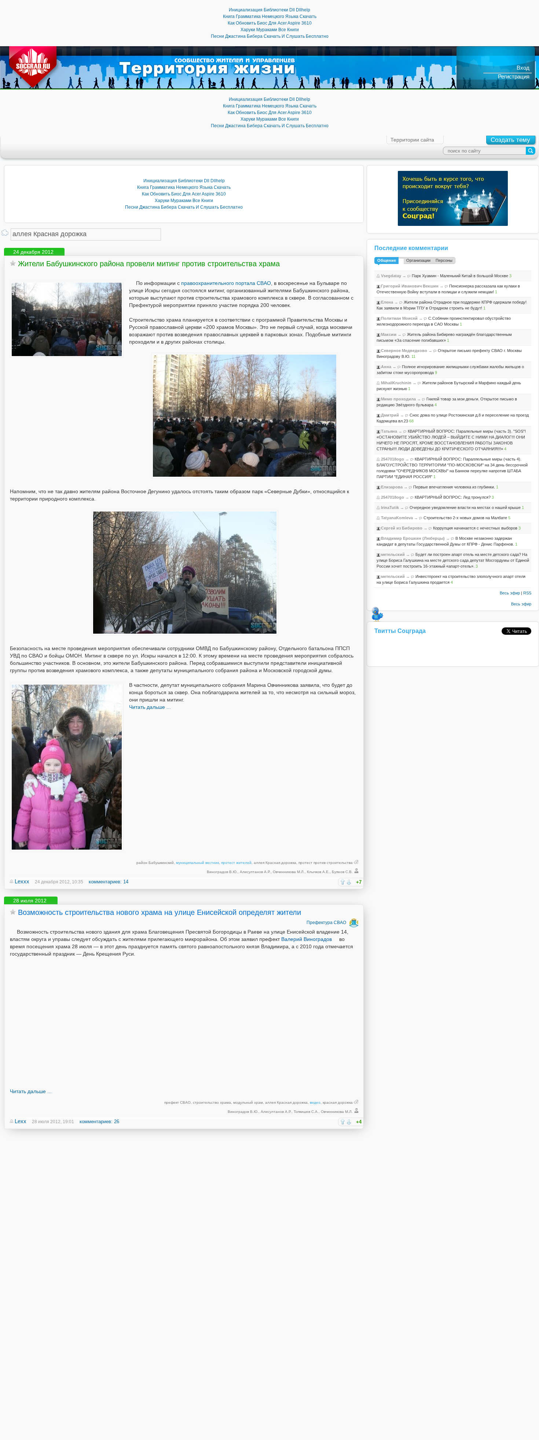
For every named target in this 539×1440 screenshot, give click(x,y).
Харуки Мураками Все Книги (270, 29)
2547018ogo (392, 459)
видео (315, 1102)
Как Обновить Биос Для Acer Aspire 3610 (270, 23)
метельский (393, 554)
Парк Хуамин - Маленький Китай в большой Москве (460, 276)
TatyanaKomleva (397, 518)
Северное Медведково (404, 350)
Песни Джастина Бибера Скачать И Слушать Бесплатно (270, 36)
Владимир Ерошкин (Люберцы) (413, 538)
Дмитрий (390, 415)
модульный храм (248, 1102)
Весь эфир (510, 593)
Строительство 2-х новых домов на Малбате (465, 518)
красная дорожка (338, 1102)
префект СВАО (177, 1102)
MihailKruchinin (396, 383)
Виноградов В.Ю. (222, 872)
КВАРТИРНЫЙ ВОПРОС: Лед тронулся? (453, 497)
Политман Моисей (399, 318)
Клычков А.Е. (318, 872)
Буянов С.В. (342, 872)
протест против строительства (325, 863)
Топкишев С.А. (306, 1112)
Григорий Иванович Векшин (410, 286)
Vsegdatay (391, 276)
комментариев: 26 (99, 1121)
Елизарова (392, 487)
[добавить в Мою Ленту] (13, 263)
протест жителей (236, 863)
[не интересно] (349, 882)
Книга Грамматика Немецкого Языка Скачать (269, 16)
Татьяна (389, 431)
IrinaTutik (390, 507)
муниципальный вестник (197, 863)
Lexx (20, 1121)
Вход (523, 68)
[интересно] (343, 881)
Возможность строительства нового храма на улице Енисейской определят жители (159, 912)
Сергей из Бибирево (401, 528)
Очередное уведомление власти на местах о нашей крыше (465, 507)
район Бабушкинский (155, 863)
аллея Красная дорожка (275, 863)
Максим (388, 334)
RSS (527, 593)
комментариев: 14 (108, 881)
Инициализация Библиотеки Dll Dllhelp (269, 9)
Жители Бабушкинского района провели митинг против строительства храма (149, 264)
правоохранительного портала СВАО (226, 283)
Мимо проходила (398, 399)
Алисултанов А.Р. (255, 872)
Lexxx (22, 881)
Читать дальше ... (150, 707)
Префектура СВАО (326, 922)
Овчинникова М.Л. (289, 872)
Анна (386, 366)
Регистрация (513, 76)
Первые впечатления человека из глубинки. (454, 487)
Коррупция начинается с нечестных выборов (475, 528)
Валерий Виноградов (306, 939)
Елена (387, 302)
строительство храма (212, 1102)
